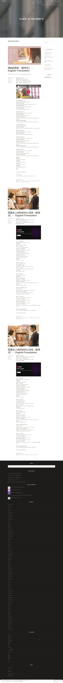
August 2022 (10, 506)
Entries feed (10, 671)
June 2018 (9, 582)
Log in (9, 669)
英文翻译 (34, 180)
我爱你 (9, 655)
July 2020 (9, 540)
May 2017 (9, 610)
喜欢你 (39, 317)
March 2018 (9, 589)
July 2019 (9, 561)
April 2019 (9, 565)
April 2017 (9, 612)
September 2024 (10, 504)
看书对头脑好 (10, 636)
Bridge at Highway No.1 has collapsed (23, 300)
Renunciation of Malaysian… (19, 487)
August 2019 (10, 559)
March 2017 (9, 614)
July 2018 (9, 580)
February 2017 (10, 616)
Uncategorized (10, 651)
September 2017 (10, 601)
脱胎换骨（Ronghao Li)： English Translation (15, 477)
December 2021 (10, 512)
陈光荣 (35, 317)
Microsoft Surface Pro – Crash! (12, 479)
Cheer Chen (20, 180)
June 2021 (9, 521)
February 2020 (10, 548)
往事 (8, 653)
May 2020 (9, 544)
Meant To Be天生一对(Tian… (15, 495)
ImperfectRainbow (22, 181)
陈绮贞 (18, 181)
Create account (10, 667)
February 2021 (10, 527)
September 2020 (10, 536)
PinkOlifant (3, 1)
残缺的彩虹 (27, 181)
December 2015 (10, 629)
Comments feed (10, 673)
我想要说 (9, 657)
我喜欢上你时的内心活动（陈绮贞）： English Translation (24, 214)
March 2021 (9, 525)
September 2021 (10, 519)
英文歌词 (37, 180)
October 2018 (10, 576)
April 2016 (9, 625)
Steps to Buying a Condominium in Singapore (15, 473)
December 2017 (10, 595)
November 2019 (10, 555)
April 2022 (9, 510)
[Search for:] (49, 42)
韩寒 (36, 317)
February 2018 (10, 591)
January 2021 (10, 529)
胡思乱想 (9, 638)
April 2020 (9, 546)
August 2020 (10, 538)
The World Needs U (11, 649)
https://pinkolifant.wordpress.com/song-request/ (26, 175)
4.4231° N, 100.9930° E (31, 18)
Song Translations (48, 1)
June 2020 (9, 542)
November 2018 (10, 574)
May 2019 (9, 563)
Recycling (9, 647)
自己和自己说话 (10, 640)
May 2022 (9, 508)
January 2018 (10, 593)
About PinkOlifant (38, 1)
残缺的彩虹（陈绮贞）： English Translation (20, 69)
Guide (9, 645)
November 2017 (10, 597)
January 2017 (10, 618)
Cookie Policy (21, 681)
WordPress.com (10, 675)
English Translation (30, 180)
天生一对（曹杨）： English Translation (26, 495)
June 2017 (9, 608)
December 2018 (10, 572)
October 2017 (10, 599)
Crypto (9, 634)
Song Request (58, 1)
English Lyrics (24, 180)
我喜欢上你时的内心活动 (34, 454)
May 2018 (9, 584)
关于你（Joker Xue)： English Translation (14, 475)
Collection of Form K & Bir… (17, 489)
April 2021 (9, 523)
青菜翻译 (20, 179)
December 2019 (10, 553)
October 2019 (10, 557)
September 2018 (10, 578)
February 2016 (10, 627)
